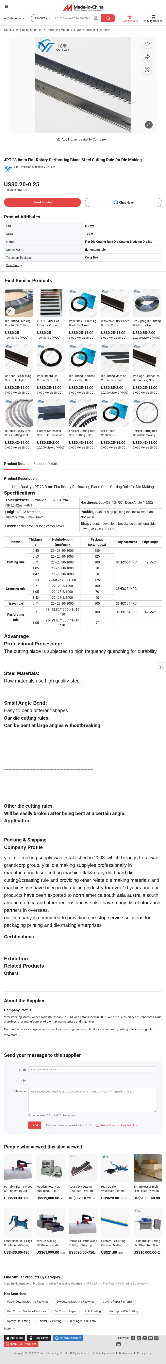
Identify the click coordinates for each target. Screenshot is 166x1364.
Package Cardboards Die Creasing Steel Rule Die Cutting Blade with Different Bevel (147, 378)
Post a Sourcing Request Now (117, 1125)
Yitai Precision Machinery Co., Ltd (34, 167)
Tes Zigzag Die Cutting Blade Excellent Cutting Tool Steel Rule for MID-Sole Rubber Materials (147, 323)
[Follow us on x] (139, 1338)
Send (35, 1125)
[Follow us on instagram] (145, 1338)
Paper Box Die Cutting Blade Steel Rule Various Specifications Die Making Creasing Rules (83, 323)
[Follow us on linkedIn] (118, 1344)
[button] (6, 6)
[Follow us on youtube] (150, 1338)
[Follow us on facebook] (133, 1338)
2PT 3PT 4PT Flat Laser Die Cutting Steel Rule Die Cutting (50, 323)
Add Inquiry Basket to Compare (84, 139)
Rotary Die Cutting (18, 1321)
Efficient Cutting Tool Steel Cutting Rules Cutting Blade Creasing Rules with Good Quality (82, 433)
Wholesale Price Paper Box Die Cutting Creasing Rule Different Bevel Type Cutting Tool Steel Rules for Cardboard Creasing (115, 323)
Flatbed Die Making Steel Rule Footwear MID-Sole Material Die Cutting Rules (50, 433)
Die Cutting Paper (65, 1311)
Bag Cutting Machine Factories (26, 1311)
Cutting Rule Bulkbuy (83, 1321)
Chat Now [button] (126, 202)
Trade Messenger (68, 1338)
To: (24, 1080)
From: (22, 1070)
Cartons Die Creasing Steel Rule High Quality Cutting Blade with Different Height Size (18, 378)
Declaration (125, 1353)
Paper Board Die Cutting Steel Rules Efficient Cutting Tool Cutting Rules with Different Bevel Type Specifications (50, 378)
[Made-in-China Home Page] (83, 7)
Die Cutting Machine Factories (75, 1301)
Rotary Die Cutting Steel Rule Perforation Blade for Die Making (82, 1191)
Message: (20, 1091)
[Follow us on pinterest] (156, 1338)
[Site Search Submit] (108, 18)
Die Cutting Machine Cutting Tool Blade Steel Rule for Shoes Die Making (113, 378)
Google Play (39, 1338)
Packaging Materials (59, 30)
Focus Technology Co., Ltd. (55, 1353)
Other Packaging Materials (93, 30)
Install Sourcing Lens (23, 1344)
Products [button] (41, 18)
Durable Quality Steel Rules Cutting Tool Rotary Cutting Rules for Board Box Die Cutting (18, 433)
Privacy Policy (145, 1353)
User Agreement (105, 1353)
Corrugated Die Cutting (123, 1311)
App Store (14, 1338)
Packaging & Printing (29, 30)
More (7, 1328)
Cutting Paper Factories (118, 1301)
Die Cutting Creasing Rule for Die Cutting (18, 323)
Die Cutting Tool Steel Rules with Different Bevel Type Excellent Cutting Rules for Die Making (82, 378)
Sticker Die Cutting (50, 1321)
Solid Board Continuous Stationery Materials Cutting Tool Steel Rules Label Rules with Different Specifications (115, 433)
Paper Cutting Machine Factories (27, 1301)
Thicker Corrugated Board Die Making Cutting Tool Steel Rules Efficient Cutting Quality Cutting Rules (147, 433)
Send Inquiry (42, 202)
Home (8, 30)
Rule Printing (93, 1311)
